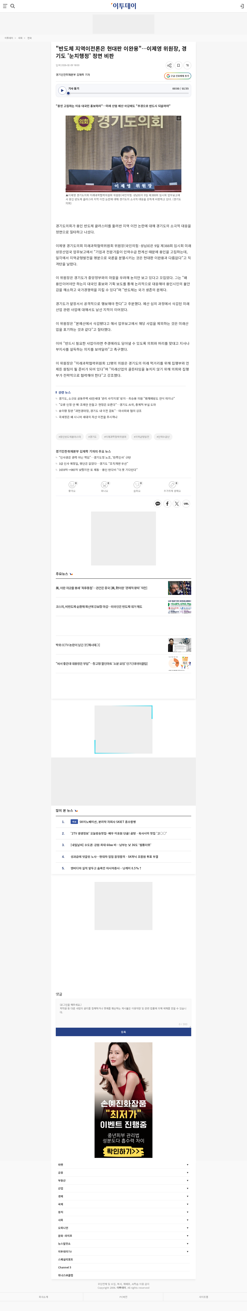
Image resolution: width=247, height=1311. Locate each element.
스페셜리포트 (65, 1259)
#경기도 (92, 437)
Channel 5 (64, 1267)
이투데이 (9, 37)
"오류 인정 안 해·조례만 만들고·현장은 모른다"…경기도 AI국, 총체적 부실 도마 (107, 405)
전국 (29, 37)
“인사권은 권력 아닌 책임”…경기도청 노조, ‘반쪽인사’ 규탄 (95, 457)
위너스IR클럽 (65, 1275)
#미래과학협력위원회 (115, 437)
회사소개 (43, 1297)
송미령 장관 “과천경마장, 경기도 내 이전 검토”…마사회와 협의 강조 (100, 411)
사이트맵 (203, 1297)
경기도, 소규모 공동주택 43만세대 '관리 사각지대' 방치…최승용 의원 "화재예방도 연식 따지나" (117, 398)
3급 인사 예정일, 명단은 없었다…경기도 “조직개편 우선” (93, 463)
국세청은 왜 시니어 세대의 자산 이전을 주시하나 (88, 417)
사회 (20, 37)
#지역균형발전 (141, 437)
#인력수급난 (163, 437)
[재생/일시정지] (62, 90)
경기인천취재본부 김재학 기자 (73, 74)
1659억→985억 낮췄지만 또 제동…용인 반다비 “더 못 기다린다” (98, 470)
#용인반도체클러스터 (70, 437)
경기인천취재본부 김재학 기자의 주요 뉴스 (83, 451)
